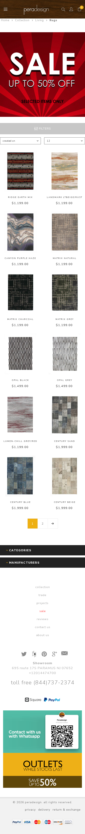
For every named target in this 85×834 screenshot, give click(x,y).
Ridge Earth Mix (20, 197)
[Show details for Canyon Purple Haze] (20, 232)
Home (5, 20)
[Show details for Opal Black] (20, 353)
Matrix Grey (64, 319)
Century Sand (64, 441)
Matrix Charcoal (20, 319)
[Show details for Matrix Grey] (64, 293)
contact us (42, 627)
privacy (30, 810)
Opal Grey (64, 380)
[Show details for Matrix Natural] (64, 232)
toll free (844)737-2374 (42, 682)
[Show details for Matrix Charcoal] (20, 293)
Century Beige (65, 502)
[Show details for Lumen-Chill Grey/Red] (20, 414)
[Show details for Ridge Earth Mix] (20, 171)
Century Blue (20, 502)
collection (42, 587)
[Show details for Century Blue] (20, 475)
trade (42, 595)
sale (42, 611)
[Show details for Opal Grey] (64, 353)
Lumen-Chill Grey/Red (20, 441)
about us (42, 635)
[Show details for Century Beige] (64, 475)
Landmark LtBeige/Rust (64, 197)
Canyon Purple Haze (20, 258)
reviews (42, 619)
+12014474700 (42, 673)
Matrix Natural (65, 258)
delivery (44, 810)
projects (42, 603)
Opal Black (20, 380)
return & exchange (67, 810)
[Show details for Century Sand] (64, 414)
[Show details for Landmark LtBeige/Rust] (64, 171)
